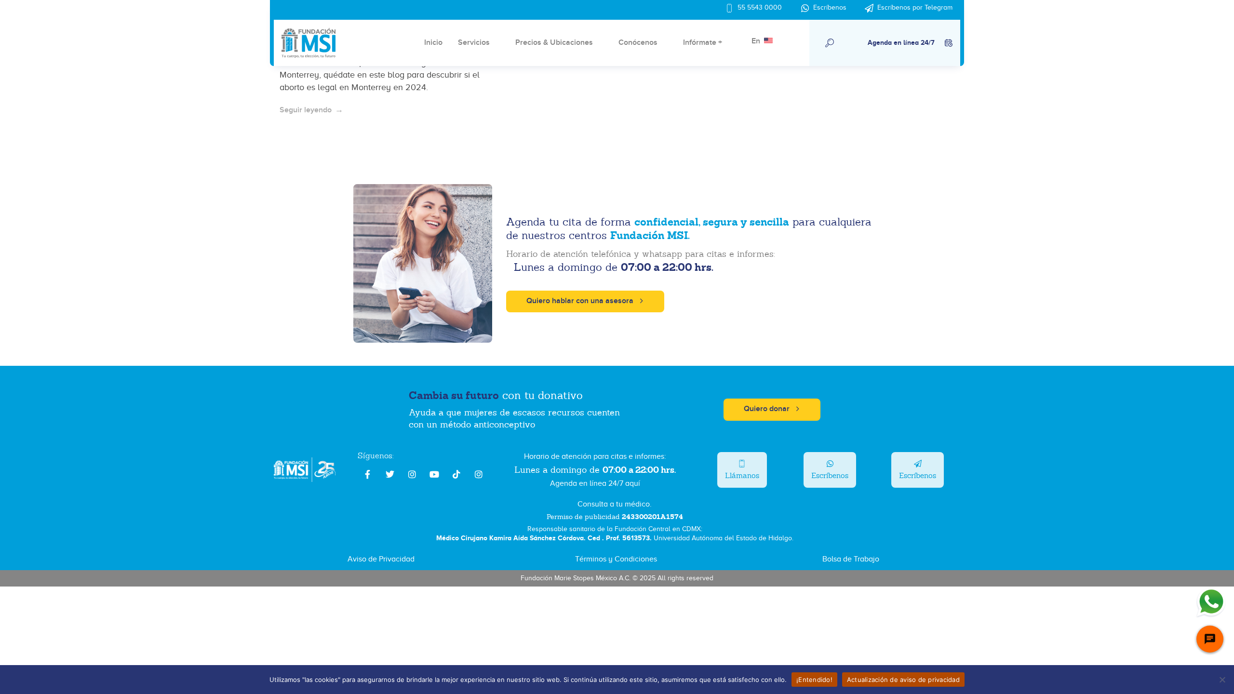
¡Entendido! (814, 679)
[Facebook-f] (368, 474)
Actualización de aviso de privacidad (903, 679)
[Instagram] (412, 474)
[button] (829, 43)
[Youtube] (434, 474)
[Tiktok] (456, 474)
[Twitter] (390, 474)
